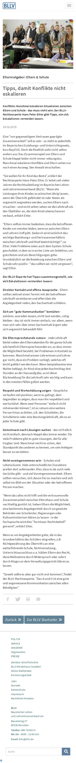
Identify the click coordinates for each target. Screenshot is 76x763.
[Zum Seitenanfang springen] (1, 761)
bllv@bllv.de (26, 739)
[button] (8, 599)
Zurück (11, 619)
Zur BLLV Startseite (42, 619)
